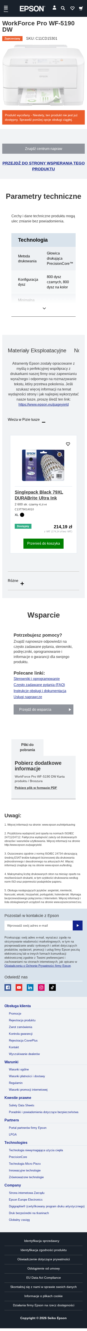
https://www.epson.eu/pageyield (44, 404)
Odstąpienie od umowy (43, 1268)
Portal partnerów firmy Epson (27, 1127)
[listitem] (27, 747)
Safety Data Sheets (21, 1105)
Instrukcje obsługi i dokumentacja (40, 691)
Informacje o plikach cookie (43, 1296)
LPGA (13, 1134)
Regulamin (16, 1083)
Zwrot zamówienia (20, 1027)
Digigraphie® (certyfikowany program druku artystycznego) (47, 1206)
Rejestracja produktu (22, 1020)
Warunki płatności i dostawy (27, 1076)
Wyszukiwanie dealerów (24, 1054)
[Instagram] (41, 987)
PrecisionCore (18, 1157)
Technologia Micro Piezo (25, 1163)
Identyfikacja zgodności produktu (44, 1250)
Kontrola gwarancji (21, 1033)
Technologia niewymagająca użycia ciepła (36, 1150)
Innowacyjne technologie (25, 1170)
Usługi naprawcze (28, 697)
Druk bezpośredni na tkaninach (29, 1213)
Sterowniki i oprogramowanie (37, 679)
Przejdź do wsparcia (35, 709)
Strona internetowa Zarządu (26, 1193)
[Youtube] (19, 987)
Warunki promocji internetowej (28, 1089)
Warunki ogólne (19, 1069)
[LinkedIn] (30, 987)
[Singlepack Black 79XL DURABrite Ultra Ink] (43, 465)
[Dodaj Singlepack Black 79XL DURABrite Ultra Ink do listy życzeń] (67, 444)
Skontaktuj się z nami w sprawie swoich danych (43, 1287)
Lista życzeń (72, 9)
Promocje (15, 1013)
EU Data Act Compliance (43, 1277)
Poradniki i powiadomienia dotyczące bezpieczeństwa (43, 1112)
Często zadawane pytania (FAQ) (39, 685)
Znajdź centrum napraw (43, 149)
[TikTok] (52, 987)
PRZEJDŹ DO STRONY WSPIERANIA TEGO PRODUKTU (43, 166)
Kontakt (14, 1047)
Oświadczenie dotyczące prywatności (43, 1259)
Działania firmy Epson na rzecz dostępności (43, 1305)
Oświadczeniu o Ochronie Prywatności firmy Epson (37, 965)
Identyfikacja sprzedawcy (41, 1241)
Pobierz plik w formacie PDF (36, 787)
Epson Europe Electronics (26, 1199)
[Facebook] (7, 987)
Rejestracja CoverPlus (23, 1040)
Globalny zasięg (19, 1219)
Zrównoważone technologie (26, 1177)
